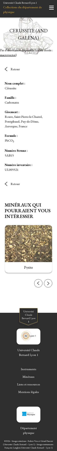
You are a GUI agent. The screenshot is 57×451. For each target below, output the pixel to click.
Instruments (28, 369)
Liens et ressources (28, 384)
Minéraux (28, 377)
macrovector (8, 55)
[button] (38, 283)
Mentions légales (28, 392)
